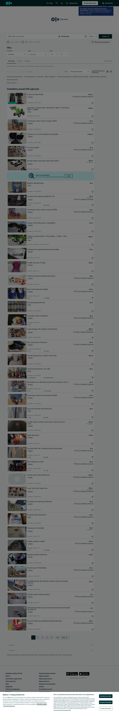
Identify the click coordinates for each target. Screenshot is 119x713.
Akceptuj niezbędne (106, 702)
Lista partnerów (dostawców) (62, 710)
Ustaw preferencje (105, 708)
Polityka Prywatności (9, 706)
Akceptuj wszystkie (105, 696)
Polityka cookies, (42, 704)
